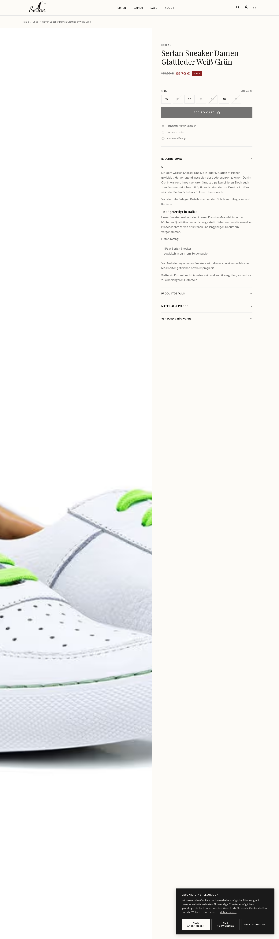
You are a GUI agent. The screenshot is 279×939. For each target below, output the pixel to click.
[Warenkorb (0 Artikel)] (254, 7)
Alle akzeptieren (195, 924)
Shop (35, 21)
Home (26, 21)
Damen (138, 7)
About (169, 7)
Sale (154, 7)
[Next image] (143, 489)
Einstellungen (254, 924)
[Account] (246, 7)
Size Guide (246, 90)
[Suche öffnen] (238, 7)
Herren (121, 7)
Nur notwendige (226, 924)
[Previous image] (9, 489)
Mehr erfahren (228, 912)
